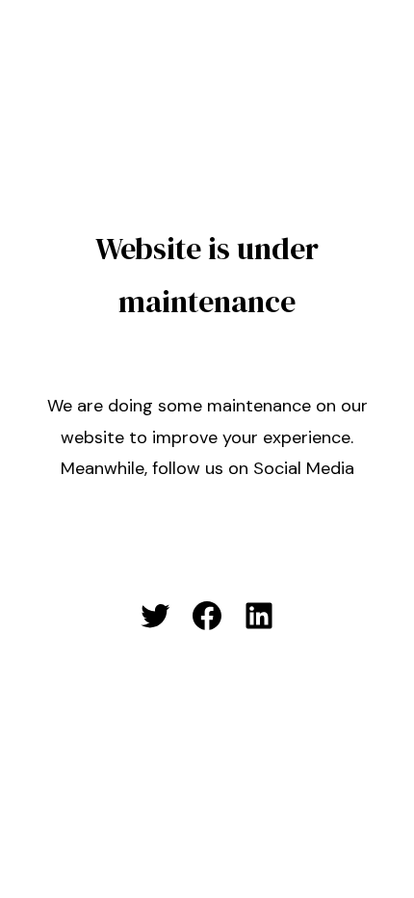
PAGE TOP (383, 853)
